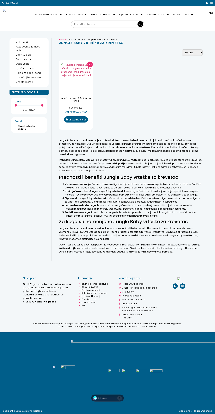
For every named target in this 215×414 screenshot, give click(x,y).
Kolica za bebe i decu (28, 73)
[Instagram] (211, 3)
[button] (107, 398)
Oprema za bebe (129, 14)
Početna (63, 39)
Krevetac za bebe (101, 14)
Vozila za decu (181, 14)
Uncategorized (24, 82)
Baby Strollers (23, 54)
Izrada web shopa (203, 410)
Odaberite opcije (77, 120)
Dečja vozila (22, 64)
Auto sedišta (23, 42)
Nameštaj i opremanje (28, 77)
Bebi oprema (23, 59)
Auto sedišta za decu (46, 14)
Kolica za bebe (74, 14)
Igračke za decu (156, 14)
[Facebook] (207, 3)
